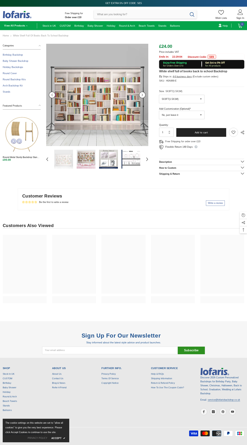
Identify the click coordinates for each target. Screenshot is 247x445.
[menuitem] (22, 55)
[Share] (241, 132)
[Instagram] (213, 411)
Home (6, 35)
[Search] (145, 14)
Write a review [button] (215, 203)
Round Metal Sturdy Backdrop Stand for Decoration (21, 157)
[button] (52, 95)
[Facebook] (203, 411)
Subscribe (191, 350)
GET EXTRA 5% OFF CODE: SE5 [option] (123, 3)
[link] (25, 297)
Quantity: (164, 125)
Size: (170, 91)
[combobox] (140, 14)
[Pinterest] (223, 411)
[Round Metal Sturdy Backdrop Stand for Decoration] (22, 134)
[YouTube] (232, 411)
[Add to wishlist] (233, 132)
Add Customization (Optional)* (175, 108)
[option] (97, 95)
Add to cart (201, 132)
